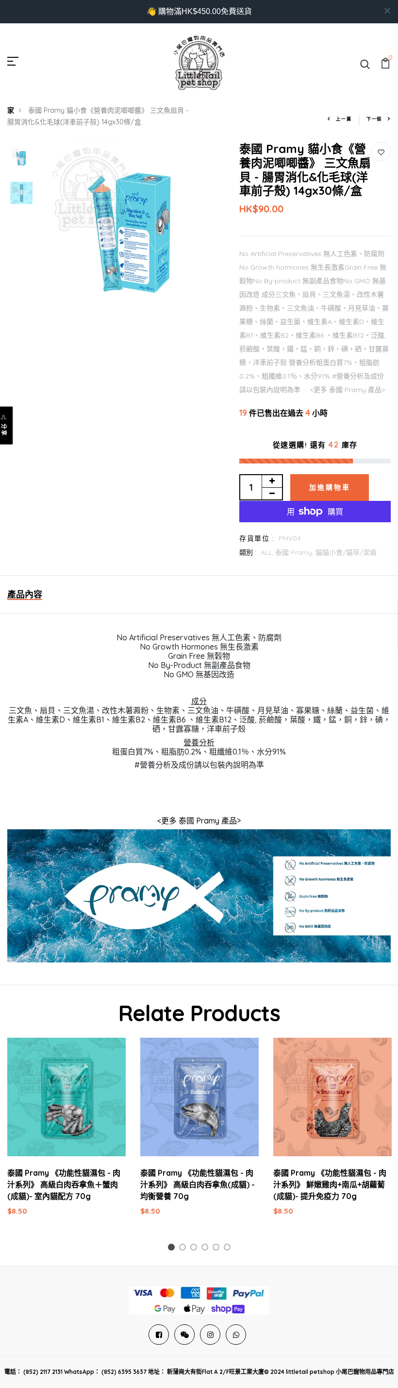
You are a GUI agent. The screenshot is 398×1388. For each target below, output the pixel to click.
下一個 (374, 118)
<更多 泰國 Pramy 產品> (199, 820)
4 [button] (206, 1249)
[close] (387, 10)
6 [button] (229, 1249)
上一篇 (343, 118)
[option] (21, 159)
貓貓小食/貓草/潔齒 (346, 552)
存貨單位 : (256, 538)
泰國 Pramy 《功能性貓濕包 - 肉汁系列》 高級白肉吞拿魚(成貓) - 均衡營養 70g (197, 1184)
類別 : (247, 552)
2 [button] (184, 1249)
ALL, (268, 552)
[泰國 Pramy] (199, 895)
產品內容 (24, 594)
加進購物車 (329, 487)
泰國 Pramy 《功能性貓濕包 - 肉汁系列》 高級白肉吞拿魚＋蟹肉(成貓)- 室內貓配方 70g (63, 1184)
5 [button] (217, 1249)
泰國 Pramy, (295, 552)
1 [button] (172, 1249)
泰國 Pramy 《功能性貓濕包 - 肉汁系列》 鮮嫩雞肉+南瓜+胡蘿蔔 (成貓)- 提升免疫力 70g (329, 1184)
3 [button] (195, 1249)
